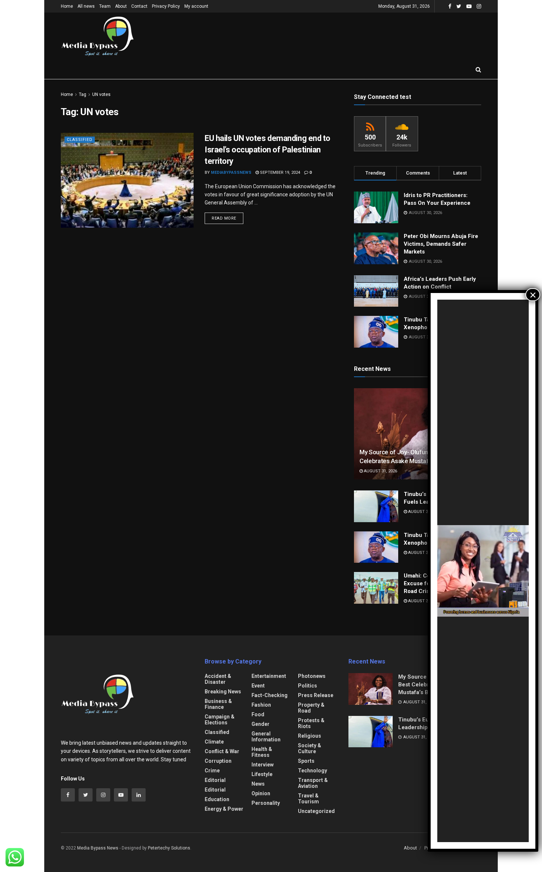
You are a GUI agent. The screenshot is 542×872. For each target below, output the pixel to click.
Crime (212, 770)
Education (217, 799)
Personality (265, 803)
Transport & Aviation (313, 783)
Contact (139, 6)
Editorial (215, 780)
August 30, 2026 (424, 601)
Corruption (218, 761)
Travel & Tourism (308, 798)
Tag (82, 94)
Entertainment (268, 676)
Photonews (312, 676)
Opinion (260, 793)
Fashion (261, 705)
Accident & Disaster (218, 679)
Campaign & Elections (219, 719)
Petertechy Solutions (169, 848)
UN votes (101, 94)
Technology (312, 770)
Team (105, 6)
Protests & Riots (311, 723)
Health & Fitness (261, 752)
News (258, 784)
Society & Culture (309, 748)
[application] (483, 571)
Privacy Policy (166, 6)
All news (86, 6)
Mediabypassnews (231, 172)
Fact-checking (269, 695)
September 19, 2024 (279, 172)
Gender (260, 724)
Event (258, 686)
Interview (262, 765)
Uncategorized (316, 811)
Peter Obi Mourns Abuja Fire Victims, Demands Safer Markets (441, 244)
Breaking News (223, 692)
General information (266, 736)
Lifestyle (261, 774)
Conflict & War (222, 751)
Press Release (315, 695)
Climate (214, 742)
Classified (80, 139)
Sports (306, 761)
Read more (224, 218)
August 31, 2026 (380, 471)
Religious (309, 736)
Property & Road (311, 708)
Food (257, 714)
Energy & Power (224, 809)
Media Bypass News (97, 848)
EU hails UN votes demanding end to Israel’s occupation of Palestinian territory (267, 150)
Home (67, 6)
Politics (307, 686)
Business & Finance (218, 704)
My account (196, 6)
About (121, 6)
